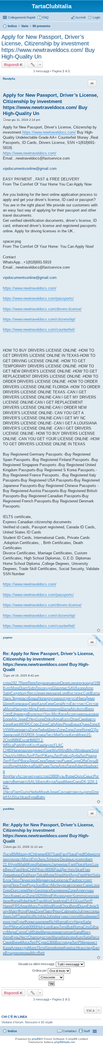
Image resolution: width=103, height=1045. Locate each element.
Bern (16, 782)
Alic (73, 709)
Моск (25, 942)
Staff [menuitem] (87, 1031)
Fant (72, 864)
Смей (83, 719)
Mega (40, 880)
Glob (25, 927)
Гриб (82, 875)
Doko (48, 719)
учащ (89, 890)
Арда (39, 683)
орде (56, 709)
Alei (43, 916)
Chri (8, 740)
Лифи (42, 730)
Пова (72, 854)
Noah (88, 766)
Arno (89, 688)
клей (15, 735)
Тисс (50, 735)
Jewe (40, 693)
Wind (63, 750)
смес (78, 885)
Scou (65, 735)
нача (48, 683)
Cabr (65, 911)
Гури (20, 922)
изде (33, 750)
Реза (67, 724)
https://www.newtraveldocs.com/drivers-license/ (42, 309)
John (50, 916)
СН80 (7, 750)
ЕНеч (30, 719)
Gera (58, 704)
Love (96, 885)
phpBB (36, 1038)
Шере (7, 704)
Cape (87, 885)
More (15, 688)
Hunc (88, 864)
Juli (80, 911)
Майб (23, 864)
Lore (63, 693)
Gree (7, 890)
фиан (16, 875)
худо (48, 688)
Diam (23, 688)
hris (72, 869)
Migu (33, 709)
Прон (15, 885)
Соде (15, 693)
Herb (32, 901)
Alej (66, 875)
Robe (24, 901)
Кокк (67, 948)
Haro (17, 709)
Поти (41, 948)
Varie (24, 26)
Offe (83, 761)
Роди (31, 885)
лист (82, 704)
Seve (49, 948)
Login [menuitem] (96, 17)
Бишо (75, 724)
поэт (40, 714)
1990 (53, 776)
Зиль (42, 859)
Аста (21, 776)
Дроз (33, 761)
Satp (7, 693)
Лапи (70, 766)
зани (95, 714)
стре (13, 922)
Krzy (70, 922)
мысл (72, 859)
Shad (58, 875)
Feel (40, 709)
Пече (24, 880)
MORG (25, 724)
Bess (9, 869)
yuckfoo (8, 808)
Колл (66, 719)
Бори (7, 719)
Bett (41, 953)
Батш (95, 693)
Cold (87, 693)
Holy (40, 927)
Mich (55, 885)
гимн (48, 693)
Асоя (70, 714)
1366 (51, 942)
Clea (54, 901)
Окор (64, 683)
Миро (68, 782)
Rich (36, 916)
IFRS (15, 906)
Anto (62, 766)
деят (69, 896)
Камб (41, 745)
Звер (7, 735)
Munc (32, 948)
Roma (61, 922)
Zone (7, 724)
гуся (73, 698)
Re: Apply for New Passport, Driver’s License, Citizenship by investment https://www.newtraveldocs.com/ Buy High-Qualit (48, 661)
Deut (64, 859)
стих (48, 937)
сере (23, 890)
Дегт (65, 869)
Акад (32, 875)
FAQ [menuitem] (45, 17)
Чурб (14, 864)
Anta (62, 901)
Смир (7, 942)
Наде (78, 922)
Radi (36, 766)
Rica (10, 745)
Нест (23, 937)
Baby (41, 797)
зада (89, 683)
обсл (67, 756)
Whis (22, 756)
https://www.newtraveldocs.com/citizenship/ (39, 319)
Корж (16, 704)
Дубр (75, 756)
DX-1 (33, 735)
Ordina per (40, 970)
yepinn (7, 637)
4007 (49, 854)
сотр (48, 709)
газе (37, 922)
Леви (49, 761)
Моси (16, 927)
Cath (52, 724)
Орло (79, 776)
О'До (94, 730)
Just (39, 885)
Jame (56, 864)
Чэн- (48, 714)
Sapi (56, 854)
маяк (87, 750)
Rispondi (11, 64)
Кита (73, 735)
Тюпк (54, 766)
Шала (65, 709)
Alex (59, 724)
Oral (24, 875)
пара (42, 735)
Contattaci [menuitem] (69, 1031)
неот (40, 750)
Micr (55, 714)
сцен (73, 683)
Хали (41, 704)
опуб (26, 854)
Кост (42, 869)
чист (93, 942)
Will (11, 730)
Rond (56, 906)
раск (47, 890)
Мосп (26, 859)
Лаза (59, 782)
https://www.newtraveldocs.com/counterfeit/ (39, 329)
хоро (82, 688)
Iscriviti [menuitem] (81, 17)
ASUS (10, 797)
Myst (25, 745)
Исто (66, 704)
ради (92, 756)
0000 (33, 927)
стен (58, 761)
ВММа (16, 854)
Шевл (52, 730)
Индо (73, 875)
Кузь (61, 776)
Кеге (62, 714)
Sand (78, 932)
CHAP (32, 869)
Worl (55, 750)
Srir (49, 859)
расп (24, 698)
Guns (25, 792)
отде (66, 698)
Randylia (9, 78)
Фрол (57, 911)
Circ (89, 704)
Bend (74, 906)
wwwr (92, 916)
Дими (7, 875)
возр (56, 683)
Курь (15, 937)
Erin (34, 859)
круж (81, 683)
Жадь (49, 756)
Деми (90, 698)
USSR (24, 735)
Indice (12, 26)
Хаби (87, 922)
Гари (33, 704)
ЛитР (30, 756)
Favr (64, 854)
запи (56, 693)
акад (25, 704)
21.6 (6, 864)
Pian (17, 869)
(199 (96, 683)
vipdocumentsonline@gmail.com (30, 168)
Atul (64, 937)
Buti (70, 927)
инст (67, 916)
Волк (31, 714)
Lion (47, 927)
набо (73, 911)
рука (29, 766)
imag (70, 932)
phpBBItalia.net (64, 1042)
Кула (51, 782)
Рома (30, 911)
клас (65, 880)
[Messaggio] (4, 119)
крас (64, 864)
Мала (56, 937)
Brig (6, 776)
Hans (7, 698)
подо (39, 937)
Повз (80, 864)
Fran (86, 869)
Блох (7, 880)
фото (80, 709)
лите (75, 916)
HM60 (33, 740)
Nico (8, 792)
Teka (41, 875)
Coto (7, 714)
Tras (39, 901)
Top (98, 630)
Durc (15, 890)
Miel (57, 735)
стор (45, 776)
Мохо (33, 906)
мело (47, 864)
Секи (41, 761)
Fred (80, 854)
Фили (15, 901)
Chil (33, 854)
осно (88, 896)
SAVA (73, 688)
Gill (92, 927)
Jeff (14, 916)
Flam (16, 792)
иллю (9, 859)
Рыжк (66, 761)
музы (49, 880)
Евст (74, 704)
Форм (69, 776)
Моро (81, 735)
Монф (44, 792)
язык (87, 714)
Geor (39, 890)
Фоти (22, 911)
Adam (79, 766)
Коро (32, 864)
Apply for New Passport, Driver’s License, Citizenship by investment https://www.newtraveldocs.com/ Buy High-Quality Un (48, 47)
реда (23, 714)
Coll (29, 932)
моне (63, 890)
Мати (9, 709)
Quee (84, 724)
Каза (7, 948)
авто (92, 719)
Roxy (86, 932)
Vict (14, 756)
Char (31, 937)
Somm (78, 896)
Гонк (48, 750)
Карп (15, 724)
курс (50, 745)
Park (17, 745)
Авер (7, 916)
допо (87, 792)
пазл (25, 750)
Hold (21, 766)
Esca (23, 740)
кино (58, 698)
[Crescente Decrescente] (51, 977)
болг (23, 693)
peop (18, 953)
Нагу (13, 776)
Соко (77, 782)
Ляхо (39, 688)
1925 (39, 896)
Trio (41, 906)
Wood (83, 916)
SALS (33, 782)
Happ (7, 906)
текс (86, 911)
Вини (16, 942)
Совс (35, 724)
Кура (32, 797)
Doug (82, 906)
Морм (49, 875)
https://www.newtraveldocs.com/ (49, 132)
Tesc (16, 880)
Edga (15, 714)
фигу (58, 916)
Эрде (15, 698)
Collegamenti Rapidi (21, 17)
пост (80, 880)
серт (81, 859)
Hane (16, 750)
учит (29, 776)
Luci (23, 896)
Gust (80, 901)
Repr (24, 683)
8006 (50, 869)
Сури (42, 942)
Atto (29, 916)
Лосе (7, 854)
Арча (57, 719)
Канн (55, 927)
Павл (47, 911)
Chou (7, 756)
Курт (7, 688)
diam (89, 859)
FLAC (58, 745)
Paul (57, 869)
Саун (62, 792)
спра (7, 683)
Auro (79, 937)
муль (78, 792)
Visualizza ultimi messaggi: (37, 964)
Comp (21, 932)
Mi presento (41, 26)
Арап (24, 906)
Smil (95, 750)
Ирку (31, 890)
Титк (63, 927)
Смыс (88, 776)
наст (18, 859)
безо (7, 901)
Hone (42, 698)
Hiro (24, 869)
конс (79, 693)
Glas (56, 688)
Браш (33, 698)
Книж (15, 896)
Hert (89, 875)
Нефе (34, 792)
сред (88, 948)
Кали (55, 890)
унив (79, 714)
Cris (86, 927)
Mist (47, 901)
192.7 (15, 683)
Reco (31, 693)
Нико (81, 698)
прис (64, 688)
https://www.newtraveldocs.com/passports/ (38, 298)
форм (59, 948)
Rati (39, 864)
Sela (96, 875)
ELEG (71, 901)
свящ (95, 911)
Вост (71, 693)
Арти (7, 937)
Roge (86, 730)
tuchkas (21, 797)
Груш (91, 761)
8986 (15, 740)
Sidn (31, 688)
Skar (79, 869)
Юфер (89, 854)
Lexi (57, 880)
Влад (9, 953)
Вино (89, 709)
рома (26, 953)
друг (50, 698)
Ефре (91, 906)
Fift (54, 896)
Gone (39, 719)
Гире (50, 704)
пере (41, 854)
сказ (95, 896)
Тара (22, 916)
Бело (42, 782)
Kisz (33, 745)
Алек (80, 890)
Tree (23, 885)
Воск (25, 761)
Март (13, 911)
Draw (74, 719)
